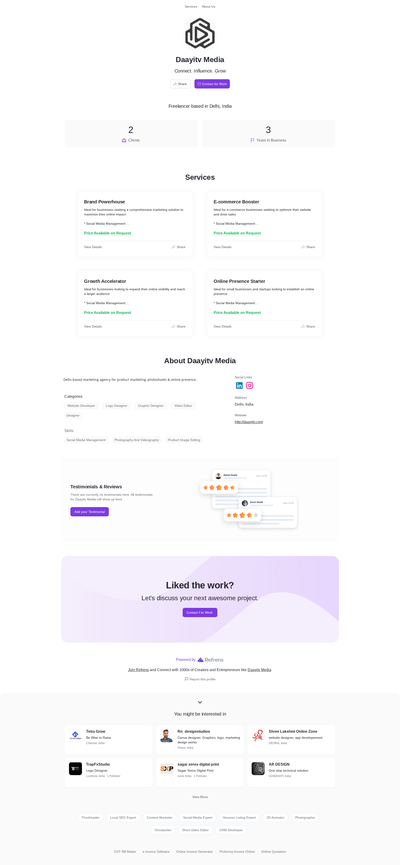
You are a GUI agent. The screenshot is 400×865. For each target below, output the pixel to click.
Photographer (305, 817)
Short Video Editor (195, 830)
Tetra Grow (95, 731)
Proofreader (91, 817)
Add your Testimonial (89, 512)
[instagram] (250, 385)
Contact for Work (214, 84)
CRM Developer (231, 830)
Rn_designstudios (194, 731)
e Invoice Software (156, 851)
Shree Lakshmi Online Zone (293, 731)
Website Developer (81, 405)
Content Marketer (159, 817)
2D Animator (275, 817)
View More (200, 797)
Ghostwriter (163, 830)
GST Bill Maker (125, 851)
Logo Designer (116, 405)
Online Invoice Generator (194, 851)
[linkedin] (240, 385)
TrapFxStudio (98, 764)
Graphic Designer (151, 405)
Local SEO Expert (123, 817)
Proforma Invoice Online (237, 851)
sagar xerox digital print (198, 764)
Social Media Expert (197, 817)
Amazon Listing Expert (239, 817)
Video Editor (183, 405)
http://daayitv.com (249, 422)
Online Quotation (273, 851)
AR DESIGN (279, 764)
